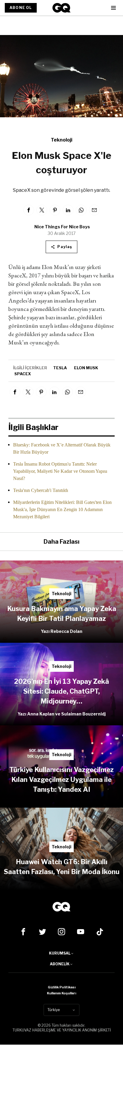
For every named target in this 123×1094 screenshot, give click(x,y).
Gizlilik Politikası (62, 987)
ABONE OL (21, 7)
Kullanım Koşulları (61, 993)
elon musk (86, 367)
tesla (60, 367)
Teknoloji (61, 140)
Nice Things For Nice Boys (62, 226)
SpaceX (22, 373)
